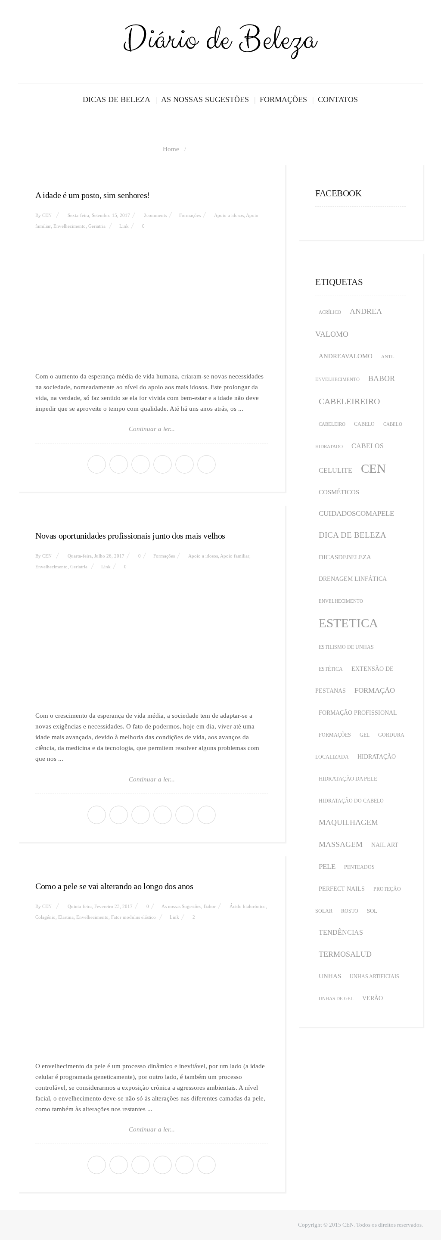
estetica (348, 623)
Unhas (330, 976)
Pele (327, 866)
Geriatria (97, 226)
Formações (283, 99)
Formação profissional (358, 713)
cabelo (364, 424)
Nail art (384, 845)
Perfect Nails (342, 889)
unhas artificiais (374, 976)
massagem (341, 844)
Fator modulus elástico (133, 917)
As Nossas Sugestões (205, 99)
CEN (47, 215)
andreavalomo (346, 356)
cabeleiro (332, 424)
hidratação (376, 756)
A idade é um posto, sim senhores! (92, 195)
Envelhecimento (69, 226)
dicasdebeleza (345, 557)
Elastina (66, 917)
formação (374, 690)
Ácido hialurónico (248, 906)
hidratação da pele (348, 778)
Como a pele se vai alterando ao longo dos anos (114, 886)
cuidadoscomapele (356, 513)
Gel (365, 735)
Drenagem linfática (353, 579)
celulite (335, 470)
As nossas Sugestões (181, 906)
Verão (372, 998)
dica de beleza (352, 534)
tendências (341, 932)
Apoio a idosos (229, 215)
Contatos (338, 99)
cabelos (367, 446)
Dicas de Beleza (116, 99)
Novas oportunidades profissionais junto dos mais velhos (130, 535)
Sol (372, 911)
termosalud (345, 954)
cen (373, 468)
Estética (331, 669)
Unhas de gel (336, 998)
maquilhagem (348, 822)
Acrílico (330, 312)
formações (335, 735)
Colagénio (45, 917)
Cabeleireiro (349, 401)
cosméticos (339, 492)
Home (171, 149)
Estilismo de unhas (346, 647)
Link (124, 226)
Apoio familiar (234, 555)
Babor (210, 906)
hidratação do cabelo (351, 801)
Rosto (349, 911)
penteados (359, 867)
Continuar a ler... (152, 428)
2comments (155, 215)
